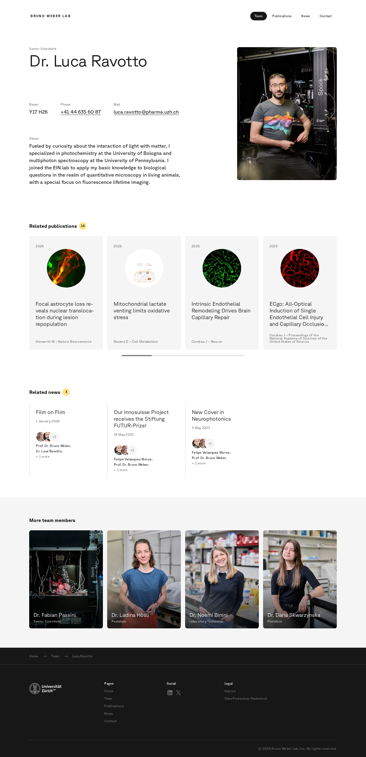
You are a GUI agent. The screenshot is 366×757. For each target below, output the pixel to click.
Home (33, 656)
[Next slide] (336, 292)
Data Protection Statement (246, 698)
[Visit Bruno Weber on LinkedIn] (170, 692)
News (305, 16)
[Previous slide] (29, 292)
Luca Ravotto (82, 656)
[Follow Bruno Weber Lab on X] (178, 692)
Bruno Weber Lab (51, 16)
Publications (282, 16)
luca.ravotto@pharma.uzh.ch (146, 111)
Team (259, 16)
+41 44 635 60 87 (81, 111)
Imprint (230, 691)
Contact (326, 16)
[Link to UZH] (45, 702)
